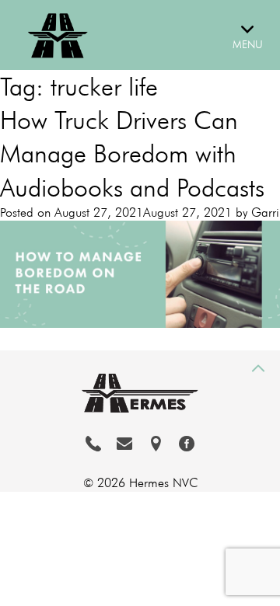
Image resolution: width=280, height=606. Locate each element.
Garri (265, 212)
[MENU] (252, 22)
